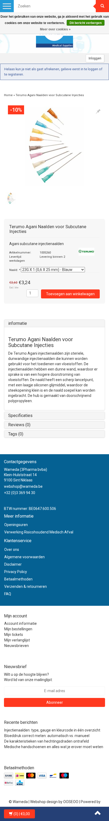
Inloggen (95, 58)
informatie (17, 323)
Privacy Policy (15, 572)
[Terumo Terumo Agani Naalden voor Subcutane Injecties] (54, 146)
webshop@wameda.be (23, 486)
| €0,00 (21, 814)
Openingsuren (16, 525)
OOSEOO (70, 802)
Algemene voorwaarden (24, 557)
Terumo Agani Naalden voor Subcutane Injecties (50, 95)
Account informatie (20, 623)
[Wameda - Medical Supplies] (54, 37)
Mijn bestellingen (18, 629)
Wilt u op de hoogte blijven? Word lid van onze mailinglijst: (28, 677)
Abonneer (54, 702)
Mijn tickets (13, 634)
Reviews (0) (19, 424)
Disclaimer (13, 564)
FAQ (7, 594)
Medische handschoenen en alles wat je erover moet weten (53, 747)
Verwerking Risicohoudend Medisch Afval (38, 532)
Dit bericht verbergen (86, 23)
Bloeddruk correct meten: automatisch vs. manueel (46, 736)
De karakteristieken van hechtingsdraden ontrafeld (46, 741)
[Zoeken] (102, 6)
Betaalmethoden (18, 579)
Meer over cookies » (55, 29)
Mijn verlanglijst (17, 640)
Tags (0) (15, 434)
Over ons (11, 549)
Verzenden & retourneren (25, 586)
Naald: (14, 270)
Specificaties (20, 415)
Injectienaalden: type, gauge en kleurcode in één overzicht (52, 730)
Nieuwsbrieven (16, 646)
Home (8, 95)
